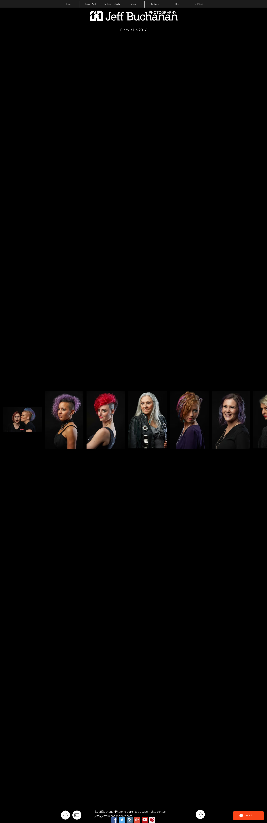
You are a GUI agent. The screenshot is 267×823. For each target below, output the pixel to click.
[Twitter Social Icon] (122, 820)
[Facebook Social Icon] (114, 820)
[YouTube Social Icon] (145, 820)
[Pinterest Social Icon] (152, 820)
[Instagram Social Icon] (130, 820)
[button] (90, 4)
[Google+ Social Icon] (137, 820)
